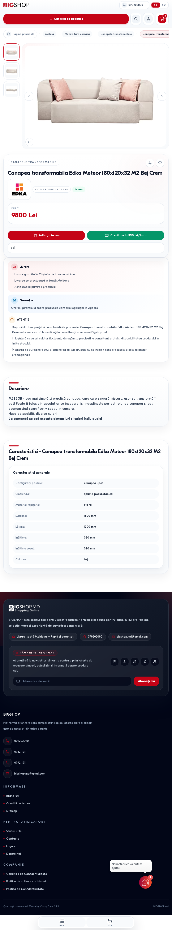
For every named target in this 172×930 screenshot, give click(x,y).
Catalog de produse (68, 19)
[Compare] (150, 163)
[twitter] (134, 661)
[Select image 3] (11, 89)
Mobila (49, 33)
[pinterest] (145, 661)
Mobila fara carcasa (77, 33)
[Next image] (162, 96)
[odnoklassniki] (155, 661)
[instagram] (124, 661)
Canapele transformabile (116, 33)
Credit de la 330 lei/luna (128, 235)
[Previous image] (29, 96)
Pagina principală (23, 33)
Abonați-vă (146, 681)
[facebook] (114, 661)
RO (156, 5)
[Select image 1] (11, 52)
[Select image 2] (11, 71)
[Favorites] (160, 163)
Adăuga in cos (49, 235)
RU (164, 5)
